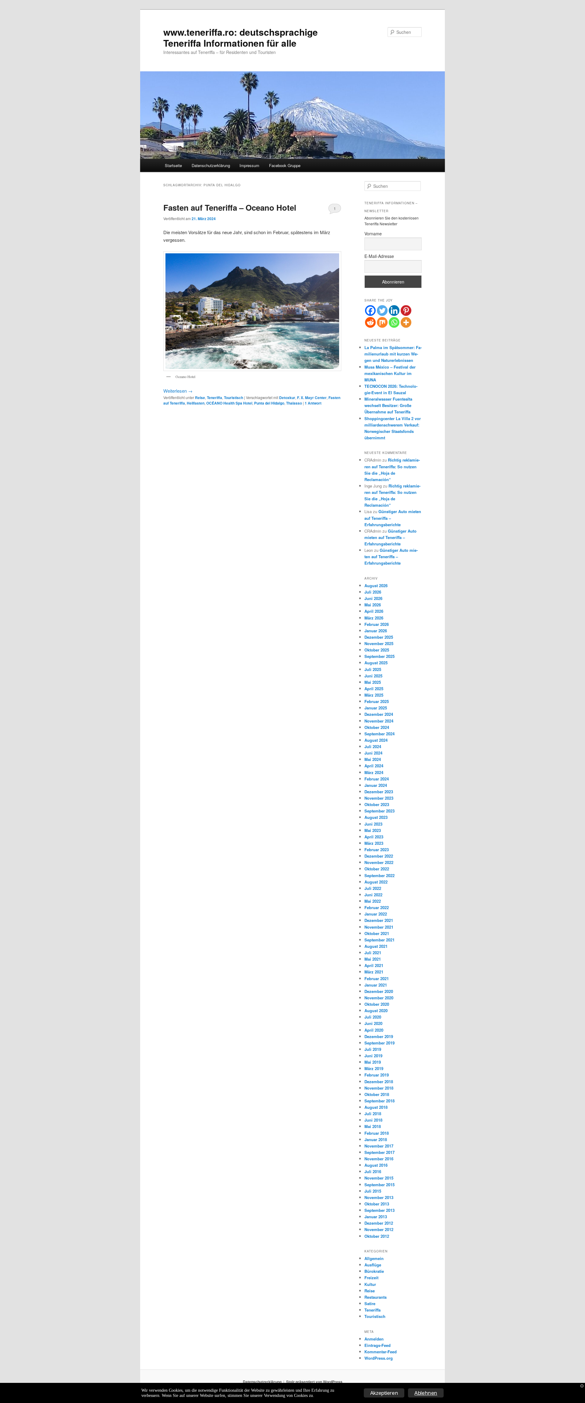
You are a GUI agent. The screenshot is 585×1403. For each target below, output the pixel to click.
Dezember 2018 (378, 1081)
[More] (406, 322)
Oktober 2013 (376, 1204)
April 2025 (373, 688)
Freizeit (371, 1277)
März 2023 (373, 843)
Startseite (173, 165)
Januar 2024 (375, 785)
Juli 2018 (372, 1113)
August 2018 (376, 1107)
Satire (369, 1303)
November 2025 (378, 643)
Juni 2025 (373, 676)
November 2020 (378, 998)
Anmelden (374, 1339)
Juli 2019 (372, 1049)
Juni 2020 (373, 1023)
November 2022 (378, 862)
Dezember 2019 (378, 1036)
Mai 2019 (372, 1062)
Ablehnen (425, 1392)
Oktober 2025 (376, 650)
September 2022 (379, 875)
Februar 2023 (376, 849)
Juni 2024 (373, 753)
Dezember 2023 (378, 791)
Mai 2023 (372, 830)
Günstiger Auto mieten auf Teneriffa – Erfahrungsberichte (390, 537)
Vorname (373, 233)
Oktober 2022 (376, 869)
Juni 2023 (373, 824)
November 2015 (378, 1178)
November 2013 (378, 1197)
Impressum (249, 165)
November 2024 (378, 721)
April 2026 (373, 611)
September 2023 (379, 811)
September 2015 (379, 1184)
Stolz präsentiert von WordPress (314, 1381)
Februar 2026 (376, 624)
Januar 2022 (375, 914)
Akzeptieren (384, 1392)
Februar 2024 (376, 779)
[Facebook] (370, 310)
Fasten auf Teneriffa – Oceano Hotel (229, 207)
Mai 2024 (372, 759)
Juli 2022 (372, 888)
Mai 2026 (372, 605)
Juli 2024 (372, 746)
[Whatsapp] (394, 322)
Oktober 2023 (376, 804)
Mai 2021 (372, 959)
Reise (200, 397)
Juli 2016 (372, 1171)
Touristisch (233, 397)
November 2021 (378, 927)
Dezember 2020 (378, 991)
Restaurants (375, 1297)
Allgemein (374, 1258)
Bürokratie (374, 1271)
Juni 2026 (373, 598)
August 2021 (376, 946)
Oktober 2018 (376, 1094)
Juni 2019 (373, 1055)
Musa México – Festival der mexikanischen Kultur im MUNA (390, 373)
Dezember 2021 (378, 920)
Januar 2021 (375, 985)
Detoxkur (287, 397)
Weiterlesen (178, 390)
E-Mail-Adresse (379, 256)
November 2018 (378, 1088)
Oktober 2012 (376, 1236)
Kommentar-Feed (380, 1352)
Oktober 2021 (376, 933)
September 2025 (379, 656)
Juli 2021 (372, 952)
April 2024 (373, 766)
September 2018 (379, 1101)
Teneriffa (214, 397)
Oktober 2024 (376, 727)
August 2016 (376, 1165)
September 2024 (379, 734)
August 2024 (376, 740)
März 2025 (373, 695)
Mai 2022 (372, 901)
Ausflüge (372, 1265)
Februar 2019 (376, 1075)
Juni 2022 (373, 895)
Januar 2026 (375, 631)
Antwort (313, 403)
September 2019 (379, 1043)
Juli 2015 (372, 1191)
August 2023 (376, 817)
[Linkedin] (394, 310)
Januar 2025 (375, 708)
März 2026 (373, 618)
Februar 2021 (376, 978)
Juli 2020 (372, 1017)
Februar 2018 (376, 1133)
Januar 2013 (375, 1216)
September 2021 (379, 940)
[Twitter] (382, 310)
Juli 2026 (372, 592)
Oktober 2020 (376, 1004)
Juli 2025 (372, 669)
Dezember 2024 (378, 714)
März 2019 (373, 1068)
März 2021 (373, 972)
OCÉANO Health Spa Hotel (229, 403)
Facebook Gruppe (284, 165)
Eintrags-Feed (377, 1345)
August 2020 (376, 1010)
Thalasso (294, 403)
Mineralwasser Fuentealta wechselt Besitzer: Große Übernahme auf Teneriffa (388, 405)
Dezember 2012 (378, 1223)
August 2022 (376, 882)
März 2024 (373, 772)
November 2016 (378, 1159)
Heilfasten (195, 403)
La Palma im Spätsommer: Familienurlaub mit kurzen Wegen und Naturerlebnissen (393, 354)
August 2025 (376, 663)
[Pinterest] (406, 310)
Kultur (370, 1284)
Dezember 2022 (378, 856)
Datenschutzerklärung (211, 165)
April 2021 (373, 965)
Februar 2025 (376, 701)
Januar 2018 (375, 1139)
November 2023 (378, 798)
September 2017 (379, 1152)
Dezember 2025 (378, 637)
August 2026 (376, 585)
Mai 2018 (372, 1126)
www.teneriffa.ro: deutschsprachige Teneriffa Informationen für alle (240, 37)
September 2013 (379, 1210)
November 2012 (378, 1229)
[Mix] (382, 322)
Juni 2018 (373, 1120)
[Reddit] (370, 322)
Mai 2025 (372, 682)
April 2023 (373, 837)
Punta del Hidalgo (269, 403)
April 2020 (373, 1030)
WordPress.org (378, 1358)
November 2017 (378, 1146)
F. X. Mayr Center (312, 397)
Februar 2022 (376, 907)
